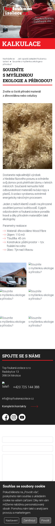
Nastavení (12, 520)
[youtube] (22, 417)
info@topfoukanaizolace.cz (18, 398)
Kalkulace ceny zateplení (14, 39)
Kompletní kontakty (14, 406)
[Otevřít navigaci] (50, 9)
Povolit (45, 520)
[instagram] (13, 417)
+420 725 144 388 (26, 387)
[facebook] (5, 417)
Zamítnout (29, 520)
